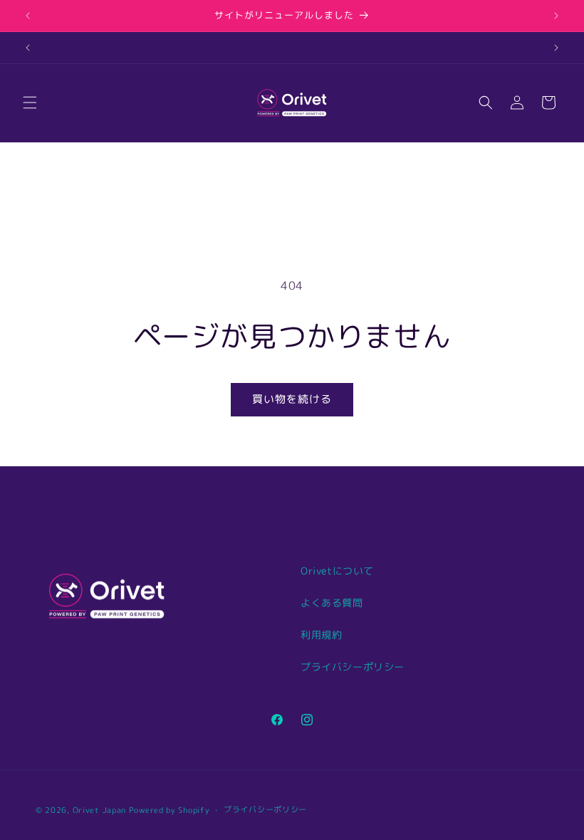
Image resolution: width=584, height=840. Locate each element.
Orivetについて (337, 570)
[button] (30, 102)
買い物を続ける (292, 399)
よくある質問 (332, 602)
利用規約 (321, 634)
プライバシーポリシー (353, 666)
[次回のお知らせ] (556, 15)
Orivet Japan (99, 810)
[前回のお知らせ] (27, 15)
